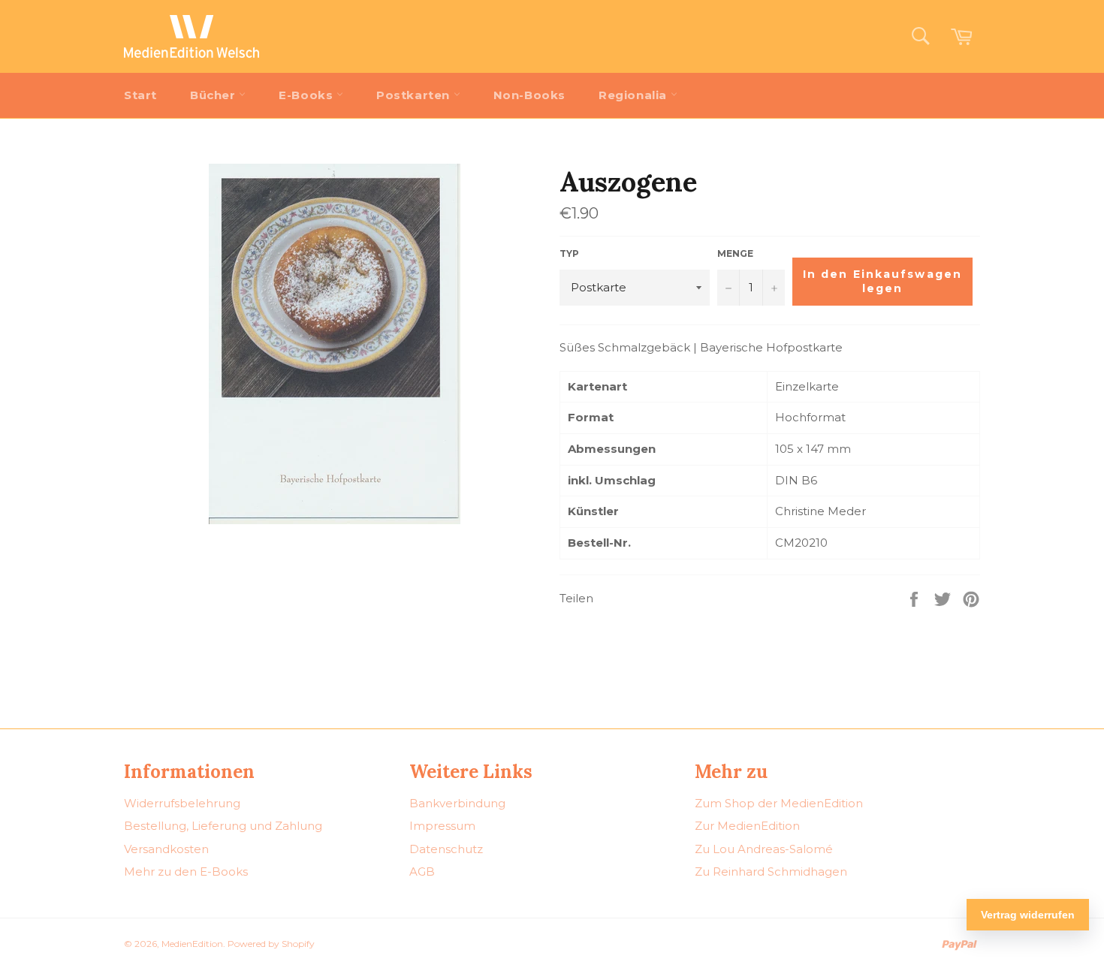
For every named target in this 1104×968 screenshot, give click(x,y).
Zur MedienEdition (747, 826)
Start (140, 95)
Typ (569, 253)
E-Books (307, 95)
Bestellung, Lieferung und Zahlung (223, 826)
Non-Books (529, 95)
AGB (422, 871)
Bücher (214, 95)
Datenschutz (446, 849)
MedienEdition (192, 943)
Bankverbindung (457, 803)
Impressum (442, 826)
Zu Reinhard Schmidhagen (771, 871)
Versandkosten (166, 849)
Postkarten (415, 95)
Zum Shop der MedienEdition (779, 803)
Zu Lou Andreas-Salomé (764, 849)
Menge (735, 253)
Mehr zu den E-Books (186, 871)
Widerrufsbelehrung (182, 803)
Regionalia (635, 95)
